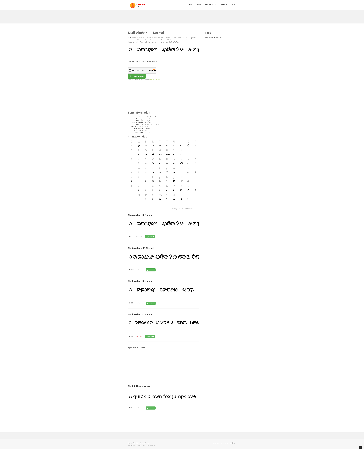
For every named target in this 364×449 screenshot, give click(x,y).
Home (191, 4)
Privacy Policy (216, 443)
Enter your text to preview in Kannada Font (142, 61)
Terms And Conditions (226, 443)
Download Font (137, 76)
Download (151, 237)
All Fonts (199, 4)
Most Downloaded (211, 4)
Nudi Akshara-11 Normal (141, 248)
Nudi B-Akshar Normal (139, 386)
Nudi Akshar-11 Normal (140, 215)
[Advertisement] (182, 16)
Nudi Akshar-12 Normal (140, 281)
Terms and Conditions (154, 79)
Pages (234, 443)
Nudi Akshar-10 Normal (140, 314)
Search (232, 4)
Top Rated (224, 4)
